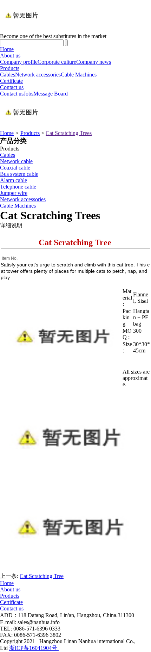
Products (9, 68)
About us (10, 56)
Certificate (11, 81)
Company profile (19, 62)
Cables (7, 75)
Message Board (50, 94)
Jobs (28, 94)
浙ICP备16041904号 (34, 648)
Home (7, 49)
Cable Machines (79, 75)
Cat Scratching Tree (42, 576)
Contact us (12, 87)
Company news (93, 62)
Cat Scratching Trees (69, 133)
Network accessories (38, 75)
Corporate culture (57, 62)
